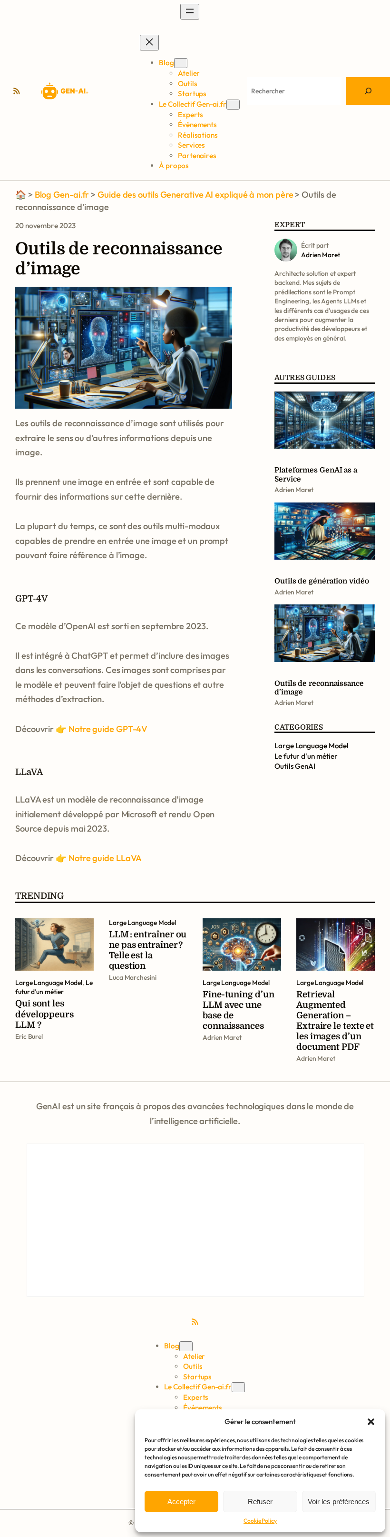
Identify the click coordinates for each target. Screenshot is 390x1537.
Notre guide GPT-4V (107, 728)
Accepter (181, 1501)
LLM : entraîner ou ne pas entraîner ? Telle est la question (147, 950)
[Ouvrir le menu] (189, 12)
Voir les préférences (339, 1501)
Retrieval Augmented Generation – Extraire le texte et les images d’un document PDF (335, 1020)
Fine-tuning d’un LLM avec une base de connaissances (238, 1010)
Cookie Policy (260, 1520)
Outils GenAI (294, 766)
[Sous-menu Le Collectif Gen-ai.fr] (233, 105)
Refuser (260, 1501)
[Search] (368, 91)
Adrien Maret (293, 489)
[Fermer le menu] (149, 42)
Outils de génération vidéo (321, 581)
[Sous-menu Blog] (180, 63)
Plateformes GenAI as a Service (315, 474)
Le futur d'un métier (306, 756)
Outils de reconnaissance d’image (319, 687)
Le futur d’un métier (54, 987)
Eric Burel (29, 1036)
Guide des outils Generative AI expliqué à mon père (195, 194)
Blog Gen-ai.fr (62, 194)
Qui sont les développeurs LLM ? (44, 1013)
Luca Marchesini (132, 977)
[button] (371, 1421)
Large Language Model (311, 745)
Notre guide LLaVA (105, 858)
